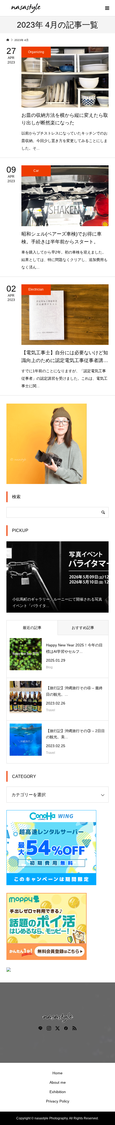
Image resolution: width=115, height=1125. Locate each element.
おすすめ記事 (83, 627)
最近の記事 (32, 627)
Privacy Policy (57, 1101)
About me (57, 1082)
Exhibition (57, 1092)
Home (57, 1073)
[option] (57, 577)
